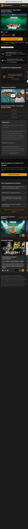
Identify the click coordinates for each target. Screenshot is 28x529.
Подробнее (14, 113)
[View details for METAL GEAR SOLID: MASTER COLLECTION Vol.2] (13, 248)
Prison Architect (12, 53)
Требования (14, 117)
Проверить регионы (5, 44)
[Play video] (13, 95)
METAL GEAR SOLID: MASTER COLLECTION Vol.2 (9, 257)
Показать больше (13, 153)
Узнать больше (13, 62)
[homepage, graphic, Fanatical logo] (6, 5)
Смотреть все (22, 217)
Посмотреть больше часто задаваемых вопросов (14, 210)
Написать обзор (14, 174)
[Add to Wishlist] (25, 39)
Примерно (14, 110)
